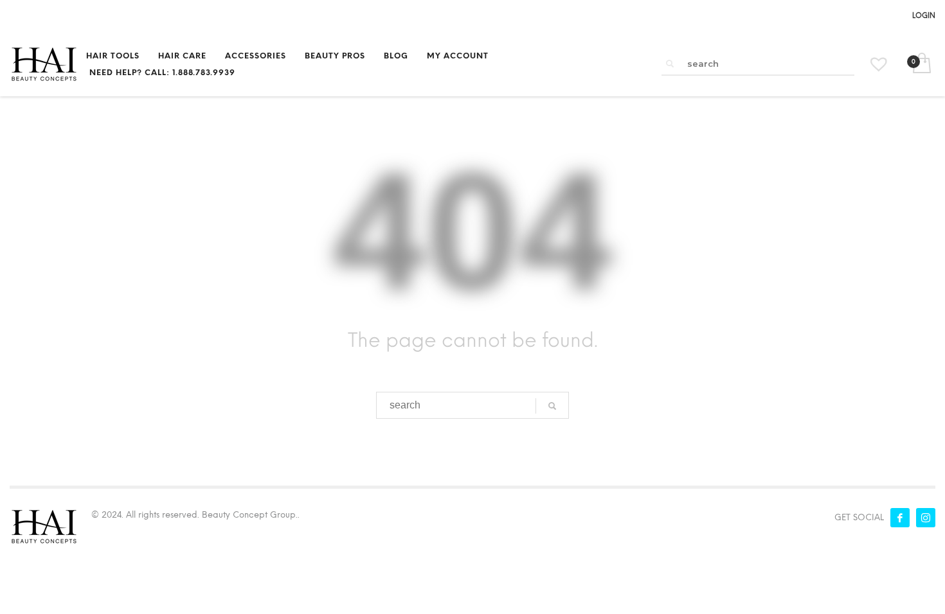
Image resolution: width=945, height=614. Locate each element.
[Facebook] (900, 517)
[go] (669, 63)
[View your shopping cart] (920, 64)
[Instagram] (925, 517)
